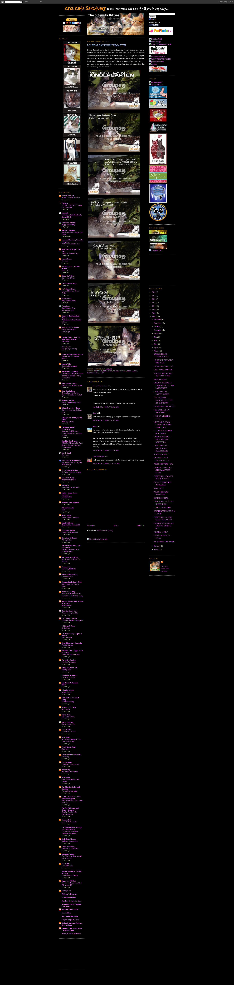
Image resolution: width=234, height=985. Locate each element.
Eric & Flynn (67, 864)
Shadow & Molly (68, 478)
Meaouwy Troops (68, 854)
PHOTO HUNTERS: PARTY (164, 542)
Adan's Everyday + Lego (71, 408)
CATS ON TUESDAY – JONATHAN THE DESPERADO (162, 439)
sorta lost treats (67, 605)
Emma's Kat (66, 820)
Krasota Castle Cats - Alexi (72, 582)
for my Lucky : (67, 692)
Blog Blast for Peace (69, 300)
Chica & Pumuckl (68, 847)
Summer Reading (68, 702)
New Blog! (65, 757)
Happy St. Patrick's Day (70, 253)
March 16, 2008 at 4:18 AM (106, 420)
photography (92, 373)
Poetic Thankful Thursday (71, 198)
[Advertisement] (71, 953)
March (156, 351)
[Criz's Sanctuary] (158, 241)
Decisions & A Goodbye (70, 849)
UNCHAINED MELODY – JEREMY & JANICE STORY (163, 470)
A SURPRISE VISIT (161, 454)
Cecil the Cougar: (99, 456)
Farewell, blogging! (68, 677)
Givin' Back (66, 628)
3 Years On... (66, 341)
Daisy (95, 413)
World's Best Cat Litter (70, 791)
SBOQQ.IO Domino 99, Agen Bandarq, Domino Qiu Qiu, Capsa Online (72, 445)
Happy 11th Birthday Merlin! (72, 395)
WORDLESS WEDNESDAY (72, 385)
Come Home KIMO (68, 732)
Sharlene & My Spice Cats (71, 901)
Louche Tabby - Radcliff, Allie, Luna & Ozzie (71, 338)
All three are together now (71, 244)
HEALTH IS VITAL (161, 498)
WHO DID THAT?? (161, 532)
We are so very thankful (70, 613)
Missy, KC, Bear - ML (70, 668)
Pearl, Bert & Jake (69, 747)
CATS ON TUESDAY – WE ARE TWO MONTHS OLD (164, 525)
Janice (116, 371)
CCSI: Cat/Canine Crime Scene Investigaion (71, 797)
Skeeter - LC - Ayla (69, 707)
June (156, 341)
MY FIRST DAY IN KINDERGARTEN (106, 45)
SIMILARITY (159, 488)
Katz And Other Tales (70, 916)
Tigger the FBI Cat (69, 881)
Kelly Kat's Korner (69, 839)
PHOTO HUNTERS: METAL (164, 406)
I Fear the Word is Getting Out (72, 620)
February (157, 546)
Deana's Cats (66, 347)
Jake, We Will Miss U (69, 822)
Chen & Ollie (67, 730)
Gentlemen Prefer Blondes (71, 755)
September (158, 330)
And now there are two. (70, 841)
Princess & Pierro (68, 530)
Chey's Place (66, 913)
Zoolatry (65, 203)
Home (116, 526)
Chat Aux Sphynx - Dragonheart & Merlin (70, 392)
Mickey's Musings (68, 230)
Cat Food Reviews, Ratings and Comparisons (72, 828)
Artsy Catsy (66, 770)
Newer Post (91, 526)
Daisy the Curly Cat (69, 611)
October (157, 326)
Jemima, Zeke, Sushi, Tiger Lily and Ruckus (72, 929)
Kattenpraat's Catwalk (70, 909)
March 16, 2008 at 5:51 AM (106, 450)
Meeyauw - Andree (68, 223)
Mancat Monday (67, 866)
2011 (154, 306)
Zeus (63, 510)
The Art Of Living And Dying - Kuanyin (70, 809)
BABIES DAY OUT (161, 379)
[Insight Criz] (158, 234)
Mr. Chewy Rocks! (68, 717)
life (129, 371)
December (157, 320)
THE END (65, 270)
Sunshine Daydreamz (69, 441)
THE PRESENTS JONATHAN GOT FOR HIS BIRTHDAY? (163, 400)
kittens (123, 371)
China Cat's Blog (68, 276)
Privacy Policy (67, 540)
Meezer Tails (66, 364)
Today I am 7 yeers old (70, 532)
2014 (154, 296)
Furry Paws (66, 715)
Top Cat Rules (67, 762)
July (155, 337)
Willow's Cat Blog (68, 592)
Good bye (65, 749)
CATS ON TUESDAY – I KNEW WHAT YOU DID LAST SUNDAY (164, 385)
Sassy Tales (66, 777)
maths (134, 371)
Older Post (140, 526)
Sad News (65, 455)
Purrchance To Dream (70, 372)
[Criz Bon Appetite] (158, 248)
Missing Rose (66, 670)
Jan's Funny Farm (68, 289)
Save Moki (65, 737)
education (107, 371)
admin (95, 426)
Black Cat (65, 485)
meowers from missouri (70, 502)
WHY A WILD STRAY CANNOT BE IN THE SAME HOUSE (162, 424)
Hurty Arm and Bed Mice (70, 487)
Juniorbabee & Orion (70, 470)
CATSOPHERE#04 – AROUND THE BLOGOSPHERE (161, 448)
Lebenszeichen (67, 497)
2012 (154, 303)
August (156, 333)
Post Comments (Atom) (105, 531)
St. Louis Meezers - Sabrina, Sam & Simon (72, 924)
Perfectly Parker (68, 400)
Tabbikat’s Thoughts (69, 894)
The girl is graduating (69, 349)
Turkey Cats (66, 891)
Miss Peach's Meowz (69, 383)
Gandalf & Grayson (69, 675)
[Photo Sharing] (155, 39)
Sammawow (66, 567)
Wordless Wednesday (69, 662)
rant (102, 373)
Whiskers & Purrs (68, 626)
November (158, 323)
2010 (154, 310)
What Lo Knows (68, 690)
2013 (154, 299)
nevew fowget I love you (70, 517)
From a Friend (67, 637)
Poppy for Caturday (68, 225)
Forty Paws (66, 306)
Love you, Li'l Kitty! (69, 569)
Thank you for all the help (71, 654)
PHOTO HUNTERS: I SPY (163, 464)
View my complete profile (165, 568)
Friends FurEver (68, 196)
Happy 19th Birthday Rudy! (71, 402)
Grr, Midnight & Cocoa (70, 920)
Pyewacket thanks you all (70, 764)
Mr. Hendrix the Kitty (70, 557)
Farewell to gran (67, 576)
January (157, 549)
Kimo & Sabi (67, 299)
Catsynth (65, 213)
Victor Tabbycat (67, 722)
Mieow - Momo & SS (69, 574)
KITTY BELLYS (68, 508)
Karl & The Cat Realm (70, 327)
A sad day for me (67, 422)
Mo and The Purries (99, 386)
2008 (154, 316)
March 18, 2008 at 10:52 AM (106, 463)
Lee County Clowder (69, 618)
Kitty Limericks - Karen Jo (72, 643)
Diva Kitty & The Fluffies (71, 460)
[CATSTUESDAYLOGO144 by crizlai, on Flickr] (160, 59)
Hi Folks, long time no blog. (71, 472)
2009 (154, 313)
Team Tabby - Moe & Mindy (72, 354)
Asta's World (66, 515)
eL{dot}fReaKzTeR (69, 897)
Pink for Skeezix (67, 645)
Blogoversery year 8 (69, 480)
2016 (154, 292)
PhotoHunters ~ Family (70, 875)
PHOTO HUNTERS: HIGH (163, 366)
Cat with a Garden (69, 660)
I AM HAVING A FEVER (163, 370)
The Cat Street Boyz (69, 284)
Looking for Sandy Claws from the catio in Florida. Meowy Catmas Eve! (72, 376)
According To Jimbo (69, 538)
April (156, 347)
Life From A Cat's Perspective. (68, 428)
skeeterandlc (66, 709)
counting (98, 371)
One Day (65, 261)
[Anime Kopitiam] (156, 251)
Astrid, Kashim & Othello (71, 934)
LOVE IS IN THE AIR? (162, 507)
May (156, 344)
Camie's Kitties (67, 523)
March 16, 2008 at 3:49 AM (106, 407)
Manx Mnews (67, 259)
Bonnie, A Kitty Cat (68, 724)
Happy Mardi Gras (68, 278)
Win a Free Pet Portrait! (70, 772)
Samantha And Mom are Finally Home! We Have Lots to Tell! (72, 433)
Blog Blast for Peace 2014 (71, 525)
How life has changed (69, 366)
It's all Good (66, 453)
